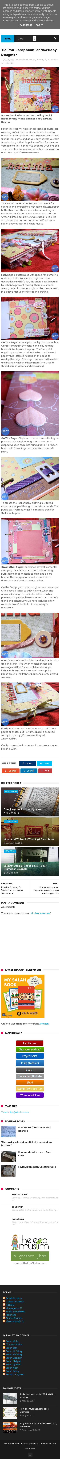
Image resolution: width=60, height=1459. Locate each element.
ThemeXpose (22, 1443)
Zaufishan (17, 1207)
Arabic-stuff (11, 791)
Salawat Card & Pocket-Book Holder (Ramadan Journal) (25, 867)
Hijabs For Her (20, 1194)
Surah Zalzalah (14, 1357)
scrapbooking (8, 63)
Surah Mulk (12, 1341)
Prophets (11, 1314)
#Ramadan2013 (15, 1321)
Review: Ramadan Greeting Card (37, 1166)
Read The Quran (15, 1374)
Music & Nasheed (15, 1311)
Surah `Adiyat (13, 1361)
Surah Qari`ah (13, 1364)
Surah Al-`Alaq (14, 1351)
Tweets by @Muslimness (15, 1112)
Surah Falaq (12, 1371)
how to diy (10, 851)
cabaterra (18, 1219)
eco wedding (11, 821)
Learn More (25, 25)
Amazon (44, 1023)
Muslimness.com (40, 913)
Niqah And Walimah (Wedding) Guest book (29, 839)
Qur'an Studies (14, 1318)
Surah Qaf (11, 1347)
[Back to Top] (30, 1455)
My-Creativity (51, 59)
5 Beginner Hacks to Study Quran (23, 809)
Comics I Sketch (15, 1301)
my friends (38, 59)
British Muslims (14, 1298)
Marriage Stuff (14, 1308)
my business (25, 59)
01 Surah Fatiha (14, 1344)
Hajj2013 (10, 1304)
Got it (39, 25)
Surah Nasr (12, 1367)
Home (7, 38)
